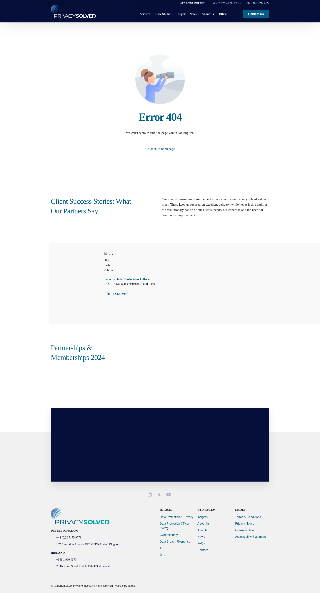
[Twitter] (160, 494)
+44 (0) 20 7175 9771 (229, 2)
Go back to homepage (160, 149)
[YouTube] (169, 494)
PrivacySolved (81, 585)
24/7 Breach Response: (193, 2)
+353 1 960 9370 (260, 2)
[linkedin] (150, 494)
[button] (237, 14)
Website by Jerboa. (125, 585)
